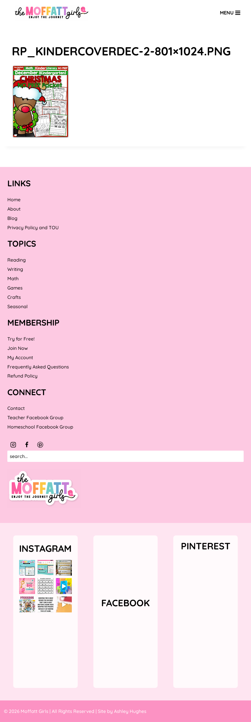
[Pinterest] (40, 445)
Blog (12, 218)
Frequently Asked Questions (38, 367)
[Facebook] (27, 445)
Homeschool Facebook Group (40, 427)
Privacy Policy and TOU (33, 227)
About (14, 209)
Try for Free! (21, 339)
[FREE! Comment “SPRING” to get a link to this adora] (27, 604)
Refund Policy (22, 376)
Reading (16, 260)
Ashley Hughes (130, 711)
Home (14, 200)
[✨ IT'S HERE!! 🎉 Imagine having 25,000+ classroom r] (27, 568)
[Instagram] (13, 445)
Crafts (14, 297)
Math (13, 278)
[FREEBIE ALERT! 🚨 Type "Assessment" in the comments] (45, 586)
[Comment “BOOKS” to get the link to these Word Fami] (64, 586)
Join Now (17, 348)
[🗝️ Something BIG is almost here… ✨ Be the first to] (27, 586)
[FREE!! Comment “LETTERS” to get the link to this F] (64, 568)
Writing (15, 269)
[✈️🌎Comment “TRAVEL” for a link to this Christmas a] (64, 604)
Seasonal (17, 306)
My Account (20, 357)
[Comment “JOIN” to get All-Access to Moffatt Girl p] (45, 568)
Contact (16, 408)
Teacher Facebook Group (35, 417)
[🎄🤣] (45, 604)
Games (15, 288)
